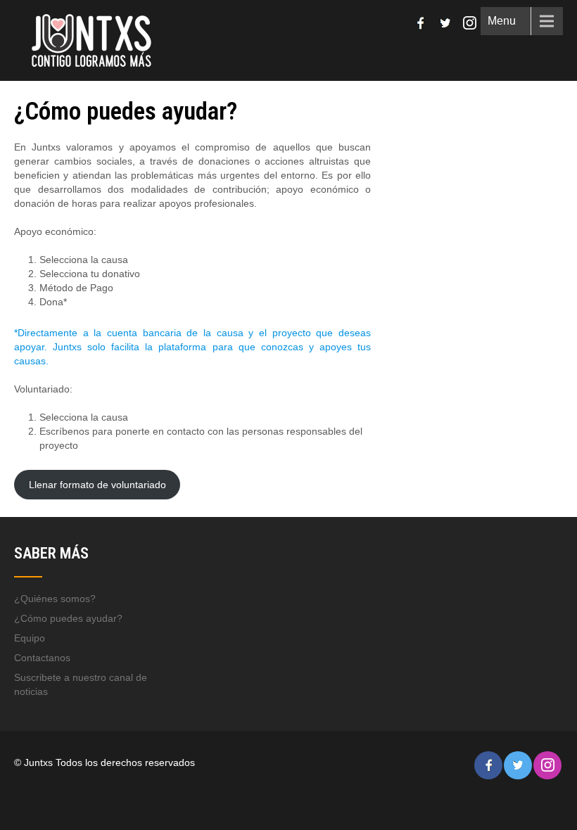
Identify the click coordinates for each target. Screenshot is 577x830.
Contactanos (42, 657)
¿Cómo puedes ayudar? (68, 618)
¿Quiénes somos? (55, 598)
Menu (502, 21)
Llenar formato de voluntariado (97, 484)
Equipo (29, 638)
